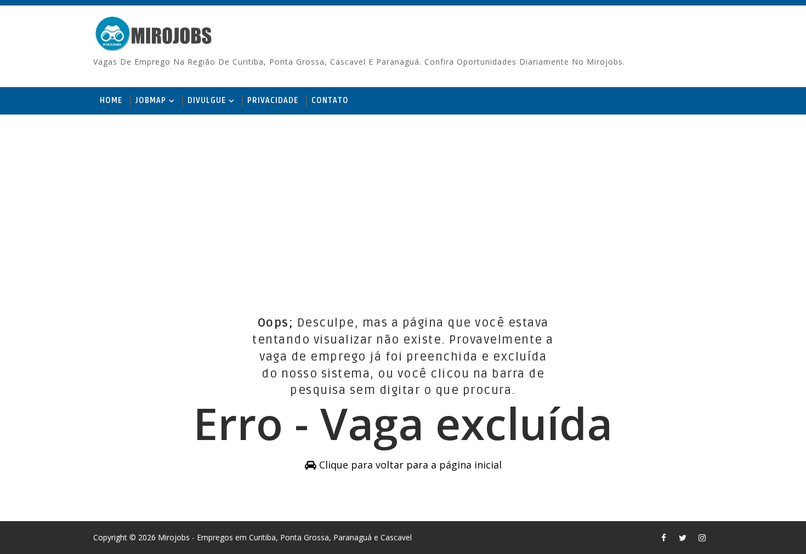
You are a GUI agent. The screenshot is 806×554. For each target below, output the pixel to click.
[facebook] (663, 537)
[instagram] (702, 537)
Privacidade (272, 100)
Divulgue (207, 100)
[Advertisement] (403, 199)
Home (111, 100)
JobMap (150, 100)
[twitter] (682, 537)
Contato (330, 100)
